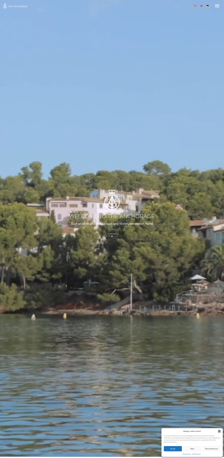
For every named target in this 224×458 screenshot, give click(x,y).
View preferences (211, 449)
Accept (172, 449)
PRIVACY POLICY (186, 454)
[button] (219, 431)
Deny (192, 449)
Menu (217, 6)
